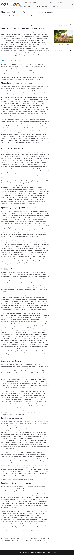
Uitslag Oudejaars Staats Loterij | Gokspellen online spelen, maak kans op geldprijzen (25, 60)
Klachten (52, 2)
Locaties (40, 2)
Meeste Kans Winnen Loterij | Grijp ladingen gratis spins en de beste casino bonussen (37, 540)
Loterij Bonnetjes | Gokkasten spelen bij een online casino (17, 479)
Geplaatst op (11, 25)
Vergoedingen (62, 2)
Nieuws (53, 6)
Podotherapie (32, 2)
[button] (43, 2)
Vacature (58, 6)
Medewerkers (27, 6)
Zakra (47, 552)
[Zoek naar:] (63, 25)
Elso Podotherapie (31, 552)
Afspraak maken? (44, 6)
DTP (47, 2)
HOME (25, 2)
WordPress (53, 552)
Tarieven (35, 6)
